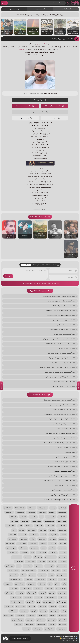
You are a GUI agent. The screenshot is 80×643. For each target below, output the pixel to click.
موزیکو (14, 638)
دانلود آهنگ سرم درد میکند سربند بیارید (63, 320)
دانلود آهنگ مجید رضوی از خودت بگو (62, 39)
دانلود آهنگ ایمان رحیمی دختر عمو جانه (64, 485)
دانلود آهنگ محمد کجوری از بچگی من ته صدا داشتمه (59, 481)
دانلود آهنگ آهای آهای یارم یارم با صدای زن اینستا (60, 358)
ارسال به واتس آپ (24, 118)
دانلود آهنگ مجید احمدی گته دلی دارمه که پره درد (60, 476)
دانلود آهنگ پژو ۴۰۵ (69, 452)
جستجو (4, 3)
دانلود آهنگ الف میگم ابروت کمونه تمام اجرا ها (61, 301)
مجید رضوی (40, 44)
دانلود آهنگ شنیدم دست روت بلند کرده (63, 363)
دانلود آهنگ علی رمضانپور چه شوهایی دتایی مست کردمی (58, 500)
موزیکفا (19, 638)
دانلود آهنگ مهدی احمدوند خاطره (65, 457)
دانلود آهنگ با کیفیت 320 (53, 106)
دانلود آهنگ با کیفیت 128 (23, 106)
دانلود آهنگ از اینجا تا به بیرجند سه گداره (63, 490)
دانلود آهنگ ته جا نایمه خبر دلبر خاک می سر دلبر (61, 353)
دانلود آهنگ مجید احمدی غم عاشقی (64, 462)
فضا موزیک (73, 3)
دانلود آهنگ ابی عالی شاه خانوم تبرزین (64, 386)
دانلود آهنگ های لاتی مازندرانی (66, 448)
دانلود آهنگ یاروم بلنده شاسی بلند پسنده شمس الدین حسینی (57, 367)
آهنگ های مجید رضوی (38, 112)
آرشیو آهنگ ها (66, 9)
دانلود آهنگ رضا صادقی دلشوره (66, 325)
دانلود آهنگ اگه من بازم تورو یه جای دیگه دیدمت (61, 466)
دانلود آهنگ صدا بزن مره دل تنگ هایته (64, 306)
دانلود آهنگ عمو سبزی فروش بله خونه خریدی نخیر (60, 329)
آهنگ (45, 44)
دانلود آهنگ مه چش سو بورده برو (65, 348)
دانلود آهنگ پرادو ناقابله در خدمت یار (64, 382)
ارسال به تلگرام (53, 118)
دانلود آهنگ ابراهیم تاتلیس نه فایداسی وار (62, 495)
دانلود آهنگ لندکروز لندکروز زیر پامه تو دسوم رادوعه (60, 372)
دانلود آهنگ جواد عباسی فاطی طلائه (64, 471)
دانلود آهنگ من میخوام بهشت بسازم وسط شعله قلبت (59, 311)
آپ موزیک (25, 638)
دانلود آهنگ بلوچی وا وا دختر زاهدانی (64, 334)
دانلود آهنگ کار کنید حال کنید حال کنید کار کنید (61, 315)
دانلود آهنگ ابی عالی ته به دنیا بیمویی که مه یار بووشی (59, 339)
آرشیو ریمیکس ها (14, 9)
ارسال (9, 276)
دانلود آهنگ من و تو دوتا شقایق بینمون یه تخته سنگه (59, 296)
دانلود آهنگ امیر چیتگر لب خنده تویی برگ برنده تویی (60, 377)
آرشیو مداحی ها (40, 9)
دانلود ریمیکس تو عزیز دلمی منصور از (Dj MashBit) (60, 344)
